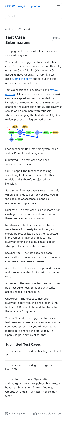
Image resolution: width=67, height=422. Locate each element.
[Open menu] (58, 6)
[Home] (6, 29)
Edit (58, 38)
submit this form (22, 78)
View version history (49, 413)
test (11, 29)
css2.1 (18, 29)
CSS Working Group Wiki (22, 6)
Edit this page (17, 413)
